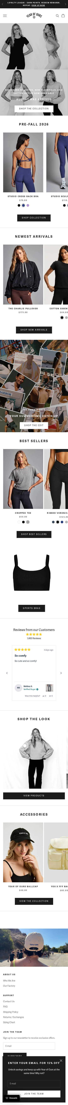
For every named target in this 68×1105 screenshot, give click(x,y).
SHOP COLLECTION (34, 218)
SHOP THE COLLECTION (34, 108)
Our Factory (9, 986)
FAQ (5, 1006)
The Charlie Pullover (23, 309)
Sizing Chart (9, 1022)
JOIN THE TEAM (34, 1094)
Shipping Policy (10, 1012)
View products (34, 795)
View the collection (34, 901)
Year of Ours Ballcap (23, 886)
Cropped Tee (23, 513)
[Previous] (7, 673)
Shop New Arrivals (34, 330)
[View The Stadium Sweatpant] (49, 688)
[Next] (61, 673)
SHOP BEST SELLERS (34, 534)
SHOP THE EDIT (33, 425)
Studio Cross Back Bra (23, 196)
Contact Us (9, 1001)
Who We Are (9, 980)
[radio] (19, 205)
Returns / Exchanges (13, 1017)
